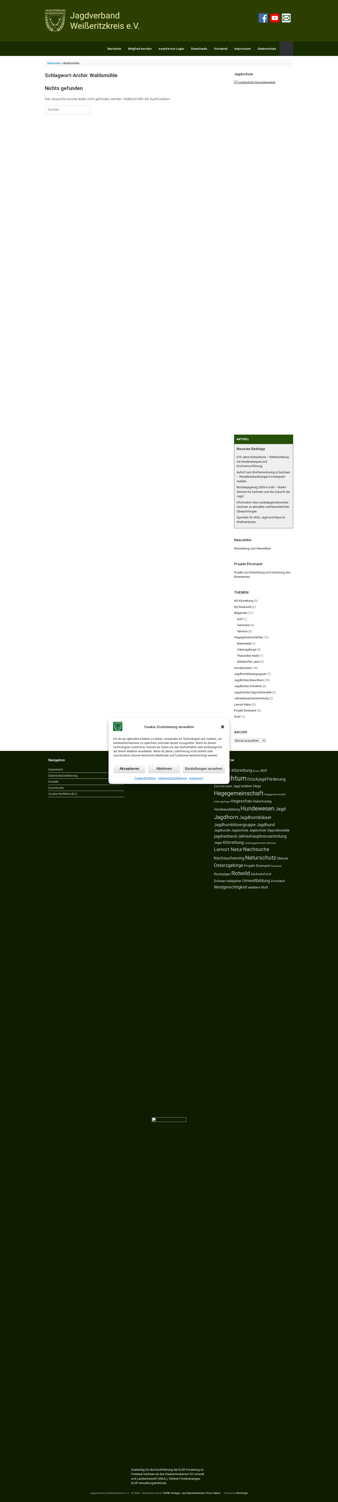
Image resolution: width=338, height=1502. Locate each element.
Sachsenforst (261, 874)
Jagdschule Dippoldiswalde (253, 692)
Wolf (237, 716)
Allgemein (240, 613)
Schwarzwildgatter (228, 881)
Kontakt (53, 781)
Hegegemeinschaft (239, 793)
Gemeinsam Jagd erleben (233, 786)
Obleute (282, 858)
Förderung (276, 779)
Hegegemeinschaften (248, 637)
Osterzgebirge (246, 649)
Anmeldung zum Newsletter (252, 548)
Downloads (199, 48)
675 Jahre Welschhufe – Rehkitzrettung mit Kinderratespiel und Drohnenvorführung (263, 461)
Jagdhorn (226, 817)
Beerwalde (244, 643)
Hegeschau (241, 801)
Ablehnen (164, 768)
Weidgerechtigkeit (230, 887)
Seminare (243, 625)
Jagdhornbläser (255, 817)
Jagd (280, 809)
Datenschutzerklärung (172, 778)
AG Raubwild (242, 607)
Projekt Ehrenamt (245, 710)
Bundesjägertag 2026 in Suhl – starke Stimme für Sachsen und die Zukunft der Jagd (263, 491)
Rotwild (240, 873)
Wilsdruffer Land (248, 661)
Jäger (218, 843)
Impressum (196, 778)
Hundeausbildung (227, 809)
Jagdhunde (222, 830)
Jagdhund (265, 824)
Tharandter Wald (248, 655)
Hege (257, 786)
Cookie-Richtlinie (145, 778)
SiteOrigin (242, 1493)
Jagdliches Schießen (248, 686)
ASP (240, 619)
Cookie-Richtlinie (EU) (62, 794)
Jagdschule (239, 830)
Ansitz (256, 771)
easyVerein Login (171, 48)
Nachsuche (256, 849)
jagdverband (225, 836)
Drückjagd (256, 779)
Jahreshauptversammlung (251, 698)
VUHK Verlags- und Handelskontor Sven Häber (192, 1493)
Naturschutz (260, 857)
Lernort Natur (242, 704)
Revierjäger (222, 874)
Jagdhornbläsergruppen (250, 674)
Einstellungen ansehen (203, 768)
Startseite (114, 48)
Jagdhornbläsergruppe (235, 824)
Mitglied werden (140, 48)
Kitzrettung (233, 842)
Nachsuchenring (229, 858)
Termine (242, 631)
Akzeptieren (129, 768)
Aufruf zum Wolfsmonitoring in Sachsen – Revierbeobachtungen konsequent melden (263, 477)
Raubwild (276, 866)
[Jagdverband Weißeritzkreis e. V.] (93, 20)
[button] (222, 727)
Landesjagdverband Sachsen (260, 843)
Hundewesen (243, 668)
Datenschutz (267, 48)
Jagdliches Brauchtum (249, 680)
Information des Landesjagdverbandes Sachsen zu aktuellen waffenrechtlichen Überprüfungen (263, 507)
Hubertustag (262, 801)
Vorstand (220, 48)
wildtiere (254, 887)
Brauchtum (230, 778)
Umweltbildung (256, 880)
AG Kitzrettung (243, 600)
